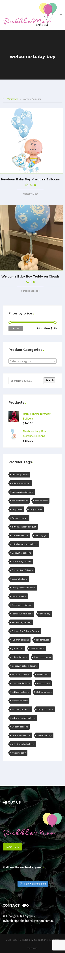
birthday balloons (20, 535)
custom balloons (19, 579)
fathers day (45, 613)
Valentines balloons (21, 735)
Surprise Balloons (30, 290)
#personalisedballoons (22, 492)
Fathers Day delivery (21, 622)
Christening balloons (22, 561)
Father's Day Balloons (22, 613)
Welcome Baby (30, 193)
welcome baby (19, 753)
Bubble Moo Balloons (35, 939)
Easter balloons (19, 596)
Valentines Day (44, 735)
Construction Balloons (22, 570)
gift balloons (17, 648)
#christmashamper (21, 483)
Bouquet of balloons (21, 553)
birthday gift (41, 535)
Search (50, 380)
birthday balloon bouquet (24, 526)
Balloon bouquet (20, 518)
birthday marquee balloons (24, 544)
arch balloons (41, 500)
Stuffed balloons (43, 692)
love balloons (43, 674)
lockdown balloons (21, 674)
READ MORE (12, 846)
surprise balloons (20, 700)
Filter (16, 328)
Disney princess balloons (23, 587)
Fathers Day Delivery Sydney (25, 631)
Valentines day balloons (23, 744)
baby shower (36, 509)
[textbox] (32, 361)
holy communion (42, 657)
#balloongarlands (20, 474)
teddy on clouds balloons (23, 718)
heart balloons (37, 648)
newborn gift (43, 683)
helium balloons (19, 657)
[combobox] (32, 361)
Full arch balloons (20, 640)
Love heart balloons (21, 683)
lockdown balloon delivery (24, 666)
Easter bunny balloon (22, 605)
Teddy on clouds (45, 709)
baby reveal (17, 509)
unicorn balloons (20, 726)
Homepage (12, 99)
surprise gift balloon (21, 709)
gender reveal (42, 640)
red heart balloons (20, 692)
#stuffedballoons (20, 500)
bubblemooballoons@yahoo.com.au (30, 921)
